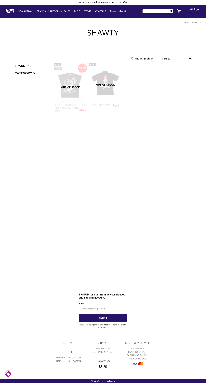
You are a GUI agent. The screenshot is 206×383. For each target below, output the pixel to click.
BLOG (77, 11)
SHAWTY (196, 22)
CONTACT (100, 11)
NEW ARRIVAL (25, 11)
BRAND (40, 11)
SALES (67, 11)
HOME (187, 22)
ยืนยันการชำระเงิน (118, 11)
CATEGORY (54, 11)
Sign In (194, 11)
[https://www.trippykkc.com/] (10, 11)
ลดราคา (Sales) (143, 59)
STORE (87, 11)
